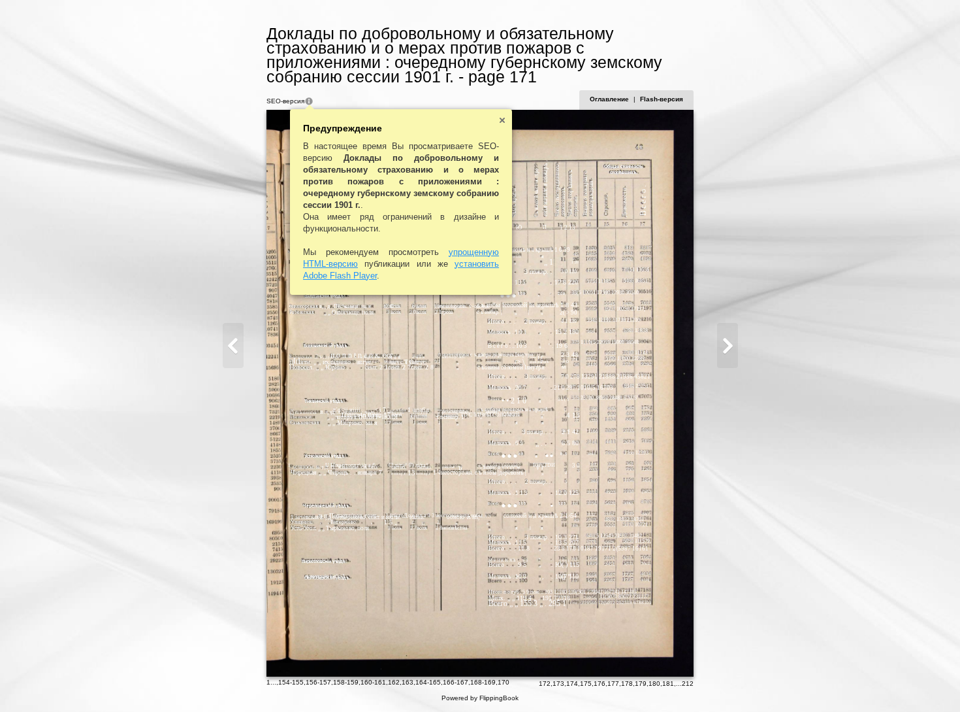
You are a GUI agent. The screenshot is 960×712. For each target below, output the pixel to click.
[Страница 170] (233, 345)
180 (654, 683)
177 (613, 683)
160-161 (373, 682)
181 (668, 683)
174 (572, 683)
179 (641, 683)
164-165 (428, 682)
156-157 (318, 682)
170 (503, 682)
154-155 (291, 682)
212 (688, 683)
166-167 (455, 682)
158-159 (346, 682)
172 (545, 683)
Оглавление (609, 99)
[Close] (502, 120)
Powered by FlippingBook (480, 698)
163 (407, 682)
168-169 (483, 682)
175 (586, 683)
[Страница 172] (727, 345)
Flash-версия (661, 99)
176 (599, 683)
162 (394, 682)
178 (627, 683)
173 (558, 683)
